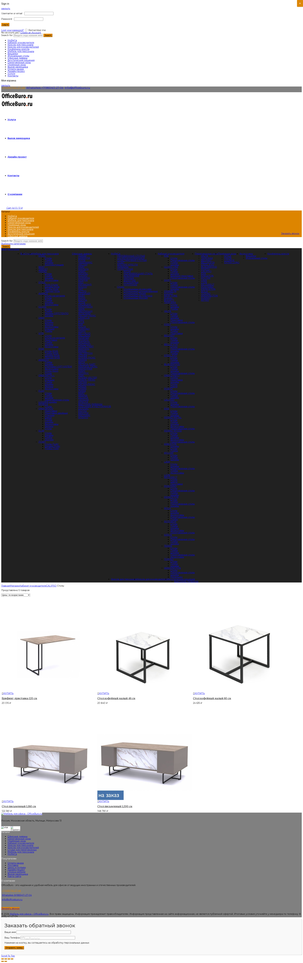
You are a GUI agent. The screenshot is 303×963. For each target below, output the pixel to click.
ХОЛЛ (81, 298)
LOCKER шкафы (48, 402)
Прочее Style (52, 291)
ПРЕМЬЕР (84, 293)
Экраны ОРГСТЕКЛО (56, 313)
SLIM (41, 430)
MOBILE (43, 404)
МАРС (81, 371)
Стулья (28, 253)
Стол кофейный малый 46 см (116, 698)
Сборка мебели (16, 871)
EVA (80, 324)
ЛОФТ (121, 262)
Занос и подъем (17, 867)
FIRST (167, 324)
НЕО (80, 282)
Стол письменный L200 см (114, 806)
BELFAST (169, 335)
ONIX (42, 317)
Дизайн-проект (16, 71)
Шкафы (49, 262)
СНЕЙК (82, 388)
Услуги (11, 73)
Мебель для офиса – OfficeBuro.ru (29, 914)
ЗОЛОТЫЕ (130, 280)
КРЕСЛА (83, 402)
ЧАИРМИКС (85, 262)
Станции (49, 329)
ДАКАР (82, 255)
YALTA (167, 311)
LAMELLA (83, 317)
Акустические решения (21, 60)
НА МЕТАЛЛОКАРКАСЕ (131, 258)
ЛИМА (82, 391)
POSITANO (170, 486)
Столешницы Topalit (135, 293)
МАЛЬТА (83, 269)
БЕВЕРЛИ (84, 258)
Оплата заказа (16, 69)
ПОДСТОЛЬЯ (125, 269)
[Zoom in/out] (12, 958)
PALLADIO (84, 335)
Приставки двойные (56, 413)
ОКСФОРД (84, 304)
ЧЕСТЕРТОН (85, 353)
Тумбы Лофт (52, 448)
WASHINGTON (172, 568)
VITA (41, 333)
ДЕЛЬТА (83, 397)
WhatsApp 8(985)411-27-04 (17, 895)
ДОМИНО (84, 278)
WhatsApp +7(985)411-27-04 (44, 87)
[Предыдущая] (2, 961)
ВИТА (81, 362)
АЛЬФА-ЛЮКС (86, 357)
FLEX (41, 391)
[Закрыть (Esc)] (2, 958)
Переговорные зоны (19, 62)
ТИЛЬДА (83, 399)
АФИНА (82, 395)
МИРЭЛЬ (83, 348)
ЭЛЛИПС (83, 340)
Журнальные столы (18, 55)
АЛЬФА (82, 355)
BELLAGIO (84, 333)
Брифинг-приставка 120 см (19, 698)
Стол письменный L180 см (19, 806)
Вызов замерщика (18, 66)
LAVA (167, 461)
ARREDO (44, 360)
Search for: (7, 35)
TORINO (169, 559)
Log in (5, 24)
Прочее (49, 439)
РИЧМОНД (85, 284)
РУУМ (81, 260)
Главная (5, 585)
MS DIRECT (170, 477)
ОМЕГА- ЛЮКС (86, 379)
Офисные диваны (17, 58)
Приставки (51, 340)
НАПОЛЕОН (85, 306)
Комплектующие (54, 264)
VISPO (82, 331)
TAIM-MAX (170, 302)
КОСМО (82, 275)
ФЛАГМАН (84, 313)
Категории (13, 249)
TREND (43, 271)
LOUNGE (229, 260)
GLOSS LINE (171, 267)
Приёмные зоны (17, 64)
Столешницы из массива (137, 289)
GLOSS (42, 306)
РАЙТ (81, 267)
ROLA (167, 508)
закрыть (5, 8)
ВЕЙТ (81, 295)
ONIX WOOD (46, 408)
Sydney (168, 298)
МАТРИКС (84, 415)
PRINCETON (171, 497)
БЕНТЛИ (83, 413)
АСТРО (82, 291)
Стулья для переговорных (22, 849)
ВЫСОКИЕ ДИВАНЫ (90, 404)
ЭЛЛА (81, 302)
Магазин (15, 585)
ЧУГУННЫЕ (130, 284)
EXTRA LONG (231, 262)
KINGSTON (170, 444)
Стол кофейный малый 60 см (212, 698)
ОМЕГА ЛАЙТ (86, 346)
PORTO (168, 388)
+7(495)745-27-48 (13, 87)
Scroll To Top (8, 955)
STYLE (42, 282)
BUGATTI (169, 300)
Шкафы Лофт (52, 446)
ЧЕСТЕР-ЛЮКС (87, 315)
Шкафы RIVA (52, 355)
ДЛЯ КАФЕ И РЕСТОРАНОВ (94, 406)
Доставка (13, 865)
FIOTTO (82, 410)
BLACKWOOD (172, 364)
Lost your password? (12, 30)
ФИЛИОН (84, 342)
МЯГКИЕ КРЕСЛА (127, 264)
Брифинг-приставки (181, 275)
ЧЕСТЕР (83, 264)
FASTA (228, 258)
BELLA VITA (171, 344)
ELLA (81, 322)
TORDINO (84, 329)
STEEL (42, 255)
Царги (48, 417)
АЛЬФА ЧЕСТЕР (87, 377)
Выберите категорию (13, 243)
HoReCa (12, 40)
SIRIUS (168, 534)
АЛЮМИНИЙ (131, 275)
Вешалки (13, 53)
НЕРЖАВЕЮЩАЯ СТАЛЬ (138, 273)
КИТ (80, 289)
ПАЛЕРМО (84, 344)
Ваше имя (10, 932)
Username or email (12, 13)
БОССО (82, 286)
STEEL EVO (170, 355)
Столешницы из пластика (138, 295)
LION (167, 475)
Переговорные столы (57, 399)
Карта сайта (14, 876)
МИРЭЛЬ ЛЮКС (88, 366)
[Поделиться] (5, 958)
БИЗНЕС (83, 273)
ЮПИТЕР (83, 337)
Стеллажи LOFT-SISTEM (58, 366)
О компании (15, 194)
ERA (166, 408)
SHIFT (167, 280)
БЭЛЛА (82, 300)
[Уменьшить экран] (9, 958)
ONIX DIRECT (172, 375)
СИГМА (82, 382)
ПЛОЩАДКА (131, 282)
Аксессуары (51, 280)
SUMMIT (206, 298)
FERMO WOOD (173, 430)
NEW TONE (170, 295)
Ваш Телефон (12, 937)
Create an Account (30, 32)
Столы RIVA (51, 351)
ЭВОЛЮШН (85, 311)
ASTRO (205, 300)
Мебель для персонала (21, 51)
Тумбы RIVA (51, 353)
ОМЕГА (82, 386)
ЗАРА (81, 309)
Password (7, 19)
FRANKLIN (170, 291)
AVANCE (43, 293)
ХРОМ (127, 271)
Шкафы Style (52, 286)
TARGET (43, 269)
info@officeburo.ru (77, 87)
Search (48, 35)
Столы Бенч (51, 371)
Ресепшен (176, 577)
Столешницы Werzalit (136, 298)
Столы (120, 286)
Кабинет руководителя (21, 42)
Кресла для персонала (20, 44)
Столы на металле (55, 295)
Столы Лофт (52, 444)
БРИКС (82, 351)
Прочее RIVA (52, 357)
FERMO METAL (173, 417)
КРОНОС (83, 373)
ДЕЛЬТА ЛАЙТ (86, 364)
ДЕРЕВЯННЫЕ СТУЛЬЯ (131, 255)
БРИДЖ (83, 280)
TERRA (168, 546)
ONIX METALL (47, 375)
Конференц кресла (18, 49)
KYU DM (168, 453)
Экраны (49, 324)
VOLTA (82, 326)
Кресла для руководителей (23, 47)
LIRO (81, 320)
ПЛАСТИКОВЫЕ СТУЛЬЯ (132, 260)
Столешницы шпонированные (141, 291)
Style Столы (51, 284)
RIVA (41, 348)
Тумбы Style (51, 289)
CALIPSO (169, 399)
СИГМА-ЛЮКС (86, 384)
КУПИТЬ (8, 693)
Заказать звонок (290, 233)
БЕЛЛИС (83, 408)
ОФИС (82, 271)
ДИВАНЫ (122, 267)
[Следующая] (5, 961)
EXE (166, 255)
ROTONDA (170, 521)
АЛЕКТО (83, 417)
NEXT (42, 267)
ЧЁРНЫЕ (129, 278)
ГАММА (82, 360)
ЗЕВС (81, 375)
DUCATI (168, 293)
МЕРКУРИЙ (85, 368)
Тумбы (48, 260)
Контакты (13, 75)
